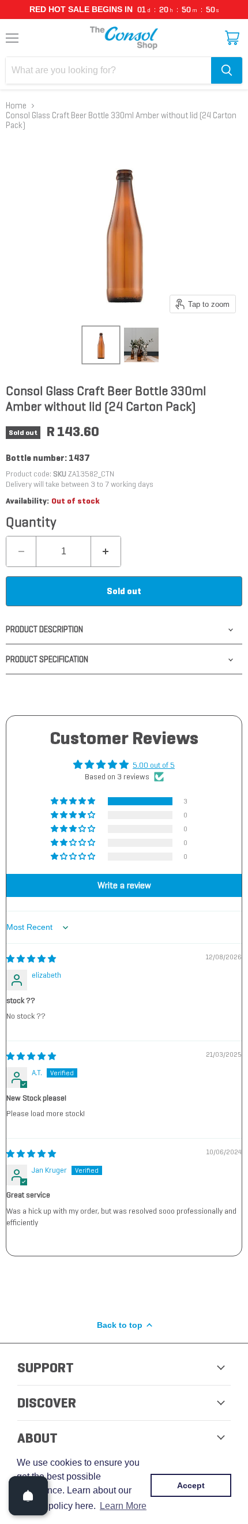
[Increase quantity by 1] (106, 551)
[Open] (28, 1495)
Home (16, 106)
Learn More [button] (123, 1506)
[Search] (226, 70)
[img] (31, 959)
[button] (74, 801)
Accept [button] (191, 1485)
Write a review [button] (124, 885)
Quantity (31, 522)
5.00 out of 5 (154, 765)
